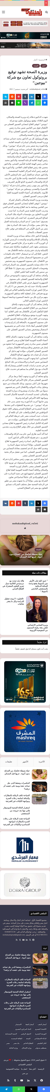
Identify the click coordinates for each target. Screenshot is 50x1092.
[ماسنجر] (45, 103)
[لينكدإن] (31, 96)
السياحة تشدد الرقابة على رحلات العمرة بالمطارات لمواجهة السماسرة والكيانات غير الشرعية (16, 822)
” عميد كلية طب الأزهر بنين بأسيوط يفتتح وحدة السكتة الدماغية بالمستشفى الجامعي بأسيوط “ (38, 586)
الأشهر (25, 762)
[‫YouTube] (23, 940)
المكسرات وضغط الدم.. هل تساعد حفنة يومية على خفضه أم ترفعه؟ (17, 786)
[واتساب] (38, 103)
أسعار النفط (29, 1024)
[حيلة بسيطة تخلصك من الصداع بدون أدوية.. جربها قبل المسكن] (39, 774)
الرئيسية (42, 60)
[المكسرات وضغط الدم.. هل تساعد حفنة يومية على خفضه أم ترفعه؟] (39, 787)
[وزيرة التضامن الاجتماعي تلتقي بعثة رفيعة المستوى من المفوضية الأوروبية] (37, 609)
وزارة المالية (13, 1048)
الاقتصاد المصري (40, 1029)
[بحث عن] (46, 13)
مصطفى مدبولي (40, 1048)
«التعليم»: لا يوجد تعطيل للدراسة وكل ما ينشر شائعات (14, 601)
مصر (8, 1043)
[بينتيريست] (18, 96)
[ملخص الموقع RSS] (16, 940)
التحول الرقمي (26, 1034)
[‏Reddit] (12, 96)
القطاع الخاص (28, 1043)
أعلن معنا (32, 1069)
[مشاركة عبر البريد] (12, 103)
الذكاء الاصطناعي (40, 1039)
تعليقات (8, 762)
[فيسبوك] (45, 96)
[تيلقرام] (31, 103)
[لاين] (18, 103)
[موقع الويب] (25, 528)
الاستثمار (18, 1024)
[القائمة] (3, 13)
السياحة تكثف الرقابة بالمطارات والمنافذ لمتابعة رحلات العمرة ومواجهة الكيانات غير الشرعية (17, 798)
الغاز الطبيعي (41, 1043)
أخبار (35, 60)
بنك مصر (16, 1043)
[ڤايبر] (25, 103)
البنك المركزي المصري (23, 1029)
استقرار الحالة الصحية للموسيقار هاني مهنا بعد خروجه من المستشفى (16, 811)
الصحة (36, 66)
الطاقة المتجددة (16, 1039)
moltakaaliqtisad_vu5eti (37, 89)
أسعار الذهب (42, 1024)
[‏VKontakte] (5, 503)
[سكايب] (5, 96)
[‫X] (38, 96)
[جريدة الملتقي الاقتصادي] (32, 12)
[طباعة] (5, 103)
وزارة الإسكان (26, 1048)
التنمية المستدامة (11, 1034)
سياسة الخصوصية (12, 1069)
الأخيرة (42, 762)
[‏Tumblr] (25, 96)
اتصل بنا (24, 1069)
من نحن (25, 1073)
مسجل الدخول (30, 649)
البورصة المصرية (40, 1034)
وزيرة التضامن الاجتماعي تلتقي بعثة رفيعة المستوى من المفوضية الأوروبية (37, 627)
